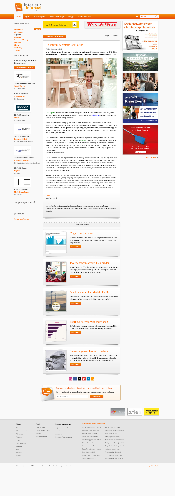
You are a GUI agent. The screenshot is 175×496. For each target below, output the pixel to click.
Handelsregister (39, 17)
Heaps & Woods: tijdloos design (91, 455)
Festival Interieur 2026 (88, 452)
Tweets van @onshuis (21, 219)
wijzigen (37, 29)
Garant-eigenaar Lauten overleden (89, 351)
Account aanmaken (84, 17)
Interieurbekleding (21, 40)
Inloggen (71, 17)
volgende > (115, 35)
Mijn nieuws (18, 29)
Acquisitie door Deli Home (112, 427)
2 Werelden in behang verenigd (113, 455)
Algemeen (17, 35)
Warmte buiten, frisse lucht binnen (114, 440)
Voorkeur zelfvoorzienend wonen (89, 321)
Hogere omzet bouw (81, 233)
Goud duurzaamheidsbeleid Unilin (89, 292)
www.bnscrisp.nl (51, 198)
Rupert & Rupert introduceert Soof (114, 458)
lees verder (75, 247)
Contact (57, 431)
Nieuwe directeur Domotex (89, 443)
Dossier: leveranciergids (57, 17)
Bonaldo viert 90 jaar (111, 433)
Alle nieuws (18, 32)
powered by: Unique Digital (151, 466)
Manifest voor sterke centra (112, 449)
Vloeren (17, 50)
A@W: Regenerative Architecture (91, 427)
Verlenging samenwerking (112, 436)
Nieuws (18, 17)
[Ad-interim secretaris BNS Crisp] (81, 83)
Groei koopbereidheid (88, 446)
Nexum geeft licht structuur (90, 436)
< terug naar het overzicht (54, 36)
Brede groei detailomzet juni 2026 (114, 443)
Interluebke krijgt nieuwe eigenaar (91, 449)
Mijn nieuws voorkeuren (23, 431)
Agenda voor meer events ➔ (24, 67)
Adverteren (58, 434)
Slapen (16, 45)
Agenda (27, 17)
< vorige (106, 35)
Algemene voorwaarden (62, 428)
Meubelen (17, 42)
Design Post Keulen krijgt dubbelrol (115, 446)
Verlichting (18, 48)
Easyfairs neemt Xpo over (89, 433)
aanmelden (96, 396)
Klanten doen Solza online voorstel (114, 430)
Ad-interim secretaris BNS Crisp (64, 44)
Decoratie (17, 37)
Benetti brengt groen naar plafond (91, 440)
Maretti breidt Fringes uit (89, 458)
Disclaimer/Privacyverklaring (63, 437)
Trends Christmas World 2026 (90, 430)
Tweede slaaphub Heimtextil (113, 452)
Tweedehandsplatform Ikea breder (89, 262)
